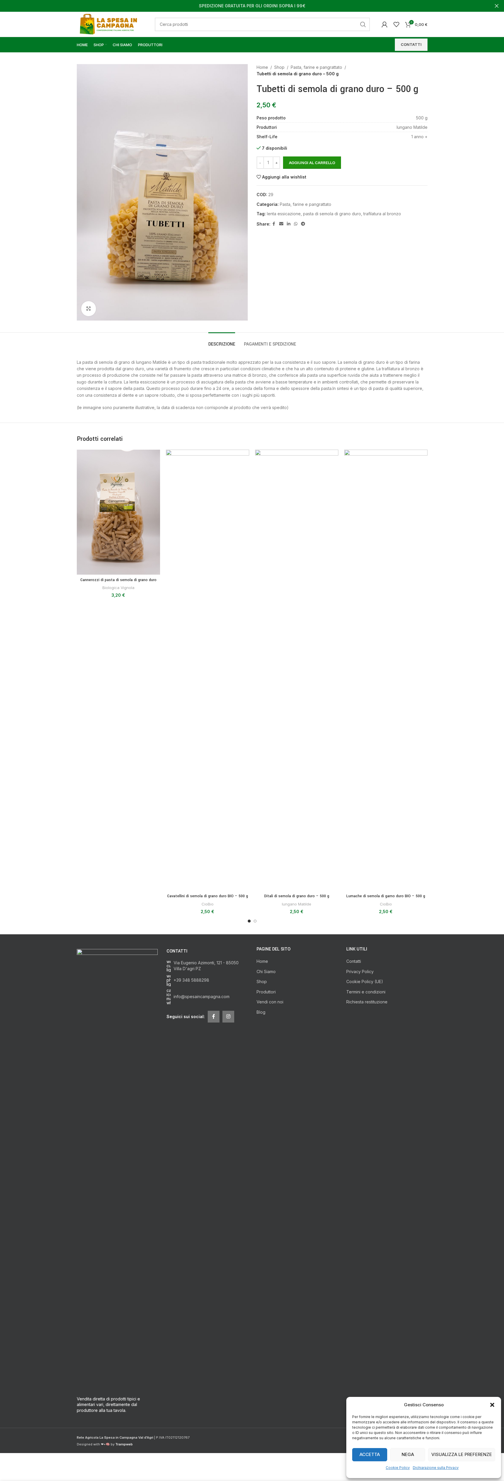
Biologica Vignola (118, 587)
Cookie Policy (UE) (364, 981)
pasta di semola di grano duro (332, 213)
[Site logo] (110, 23)
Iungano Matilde (296, 904)
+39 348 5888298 (191, 980)
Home (262, 67)
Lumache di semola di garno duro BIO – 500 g (385, 896)
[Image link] (117, 1168)
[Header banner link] (252, 6)
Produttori (266, 991)
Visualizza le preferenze (461, 1454)
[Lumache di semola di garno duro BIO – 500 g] (386, 670)
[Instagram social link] (228, 1017)
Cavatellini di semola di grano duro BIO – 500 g (207, 896)
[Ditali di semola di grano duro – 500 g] (296, 670)
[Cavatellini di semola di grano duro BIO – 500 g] (207, 670)
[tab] (221, 341)
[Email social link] (281, 224)
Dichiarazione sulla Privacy (436, 1467)
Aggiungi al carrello (312, 162)
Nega (408, 1454)
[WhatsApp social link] (295, 224)
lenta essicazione (284, 213)
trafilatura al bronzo (382, 213)
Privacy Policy (360, 971)
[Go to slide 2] (255, 921)
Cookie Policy (398, 1467)
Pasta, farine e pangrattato (316, 67)
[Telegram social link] (303, 224)
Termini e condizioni (365, 991)
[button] (492, 1405)
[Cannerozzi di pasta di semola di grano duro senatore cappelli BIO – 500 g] (118, 512)
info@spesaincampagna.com (201, 996)
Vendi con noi (270, 1001)
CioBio (208, 904)
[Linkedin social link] (288, 224)
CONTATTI (411, 44)
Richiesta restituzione (366, 1001)
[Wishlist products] (396, 24)
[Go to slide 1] (249, 921)
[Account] (384, 24)
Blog (261, 1012)
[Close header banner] (496, 6)
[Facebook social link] (273, 224)
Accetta (370, 1454)
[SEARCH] (363, 24)
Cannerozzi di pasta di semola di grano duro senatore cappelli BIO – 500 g (118, 582)
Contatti (353, 961)
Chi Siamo (266, 971)
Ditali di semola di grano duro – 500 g (296, 896)
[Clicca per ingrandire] (88, 308)
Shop (279, 67)
